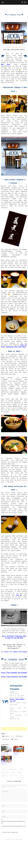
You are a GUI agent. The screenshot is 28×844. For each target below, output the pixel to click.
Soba (16, 775)
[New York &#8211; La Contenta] (18, 749)
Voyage (20, 47)
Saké (11, 775)
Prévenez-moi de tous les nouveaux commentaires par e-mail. (13, 822)
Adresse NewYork (12, 769)
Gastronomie (5, 772)
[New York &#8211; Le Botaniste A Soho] (6, 749)
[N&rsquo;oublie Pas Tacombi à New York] (6, 759)
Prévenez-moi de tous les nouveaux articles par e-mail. (14, 826)
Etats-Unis (21, 769)
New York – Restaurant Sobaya (14, 50)
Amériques (9, 47)
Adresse (4, 769)
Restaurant (4, 775)
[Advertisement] (14, 729)
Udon (22, 775)
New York (14, 47)
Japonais (13, 772)
